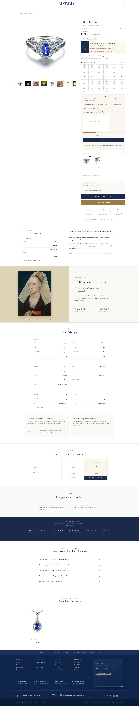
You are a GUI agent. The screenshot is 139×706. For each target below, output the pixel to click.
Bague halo (28, 13)
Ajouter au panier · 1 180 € (103, 197)
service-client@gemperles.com (103, 673)
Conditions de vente (79, 670)
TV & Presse (58, 667)
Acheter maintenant (103, 202)
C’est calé (103, 139)
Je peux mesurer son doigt (103, 104)
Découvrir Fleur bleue (96, 477)
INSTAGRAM (87, 702)
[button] (122, 3)
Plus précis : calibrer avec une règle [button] (90, 135)
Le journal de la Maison (60, 670)
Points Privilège (77, 665)
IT (122, 702)
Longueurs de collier (40, 670)
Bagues (18, 665)
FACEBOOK (94, 702)
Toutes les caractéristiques (31, 260)
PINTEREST (101, 702)
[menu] (69, 9)
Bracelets (18, 670)
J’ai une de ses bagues (89, 104)
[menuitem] (38, 9)
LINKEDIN (113, 702)
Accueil (22, 13)
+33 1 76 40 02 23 (102, 669)
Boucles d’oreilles (20, 667)
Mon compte (77, 662)
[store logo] (66, 4)
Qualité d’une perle (40, 662)
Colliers (18, 662)
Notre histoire (58, 662)
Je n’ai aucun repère (117, 104)
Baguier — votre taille (41, 667)
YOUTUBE (107, 702)
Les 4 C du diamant (40, 665)
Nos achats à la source (60, 665)
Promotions (77, 667)
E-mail (114, 219)
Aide (126, 3)
